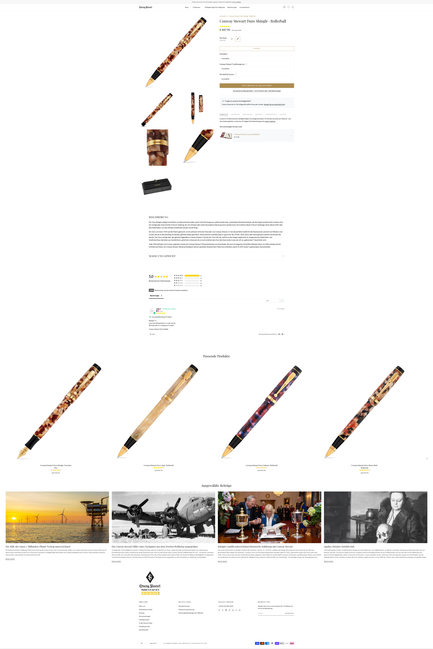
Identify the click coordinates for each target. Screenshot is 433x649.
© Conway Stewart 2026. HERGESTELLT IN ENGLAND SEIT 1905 (185, 643)
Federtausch (271, 114)
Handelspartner (144, 626)
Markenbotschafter (145, 609)
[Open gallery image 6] (157, 186)
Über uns (142, 606)
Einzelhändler (144, 630)
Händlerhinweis (184, 606)
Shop (186, 7)
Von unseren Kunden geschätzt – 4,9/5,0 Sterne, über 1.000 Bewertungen (257, 91)
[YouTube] (236, 610)
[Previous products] (6, 401)
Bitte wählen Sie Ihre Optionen (257, 85)
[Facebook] (223, 610)
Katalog (141, 613)
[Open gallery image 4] (157, 147)
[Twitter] (226, 610)
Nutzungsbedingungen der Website (191, 613)
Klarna (283, 114)
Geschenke (247, 114)
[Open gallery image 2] (157, 109)
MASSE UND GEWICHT (162, 256)
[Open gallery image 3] (195, 109)
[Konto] (284, 7)
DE (142, 643)
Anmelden (289, 613)
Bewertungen (232, 7)
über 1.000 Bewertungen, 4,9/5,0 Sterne (231, 2)
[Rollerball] (237, 39)
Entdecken (196, 7)
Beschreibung (158, 217)
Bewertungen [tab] (154, 296)
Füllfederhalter (144, 620)
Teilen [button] (153, 334)
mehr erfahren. (270, 121)
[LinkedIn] (240, 610)
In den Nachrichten (145, 623)
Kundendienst (244, 7)
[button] (279, 334)
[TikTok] (229, 610)
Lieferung (235, 114)
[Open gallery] (176, 52)
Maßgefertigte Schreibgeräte (215, 7)
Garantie (224, 114)
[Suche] (288, 7)
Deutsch (153, 643)
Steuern (259, 114)
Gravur (256, 48)
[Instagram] (219, 610)
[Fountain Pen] (231, 39)
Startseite (223, 16)
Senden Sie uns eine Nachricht (274, 104)
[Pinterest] (233, 610)
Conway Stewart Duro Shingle (158, 329)
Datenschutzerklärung (186, 609)
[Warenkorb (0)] (293, 7)
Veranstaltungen (144, 616)
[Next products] (426, 401)
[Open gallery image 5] (195, 147)
